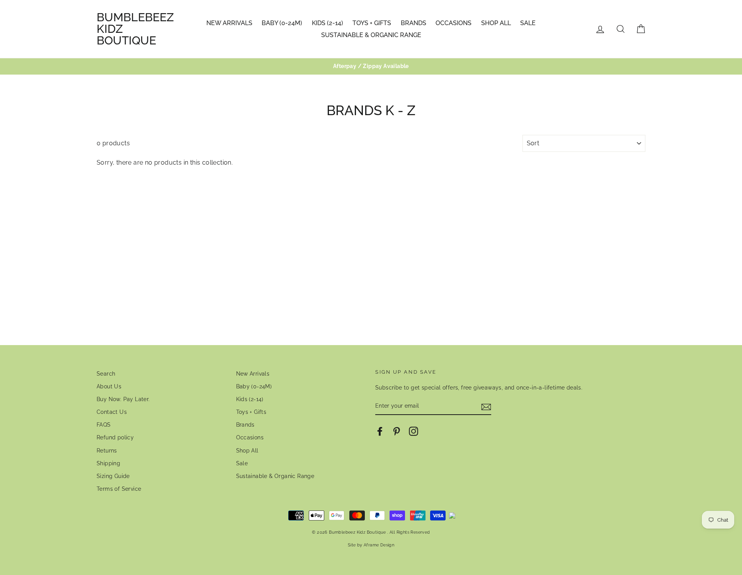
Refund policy (115, 437)
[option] (371, 66)
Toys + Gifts (371, 23)
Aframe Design (379, 545)
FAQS (104, 425)
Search (106, 374)
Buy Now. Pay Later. (123, 399)
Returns (107, 450)
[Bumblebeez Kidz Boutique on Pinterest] (396, 431)
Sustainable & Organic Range (371, 35)
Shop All (496, 23)
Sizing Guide (113, 476)
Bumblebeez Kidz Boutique (135, 29)
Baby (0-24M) (282, 23)
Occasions (453, 23)
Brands (413, 23)
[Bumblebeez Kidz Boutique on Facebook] (380, 431)
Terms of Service (119, 489)
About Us (109, 386)
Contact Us (112, 412)
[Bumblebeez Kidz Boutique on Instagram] (413, 431)
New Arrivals (229, 23)
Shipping (108, 463)
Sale (528, 23)
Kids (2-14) (327, 23)
